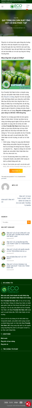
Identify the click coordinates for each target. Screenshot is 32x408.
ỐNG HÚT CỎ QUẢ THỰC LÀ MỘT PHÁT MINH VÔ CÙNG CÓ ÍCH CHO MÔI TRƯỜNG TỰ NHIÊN (23, 200)
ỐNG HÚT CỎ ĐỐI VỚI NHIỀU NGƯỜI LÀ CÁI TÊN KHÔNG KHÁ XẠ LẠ (18, 250)
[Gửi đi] (29, 222)
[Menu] (2, 6)
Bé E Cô (23, 28)
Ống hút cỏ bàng (9, 97)
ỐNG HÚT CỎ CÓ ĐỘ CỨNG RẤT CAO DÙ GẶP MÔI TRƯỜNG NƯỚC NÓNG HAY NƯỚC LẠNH (18, 234)
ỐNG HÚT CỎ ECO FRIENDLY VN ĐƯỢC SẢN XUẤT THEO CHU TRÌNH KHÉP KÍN (18, 266)
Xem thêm (15, 171)
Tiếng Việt (27, 6)
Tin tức (16, 18)
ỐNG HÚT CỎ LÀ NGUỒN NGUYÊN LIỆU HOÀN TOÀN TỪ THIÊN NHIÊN (18, 243)
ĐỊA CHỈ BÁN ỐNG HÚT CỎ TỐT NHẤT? (16, 257)
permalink (3, 178)
